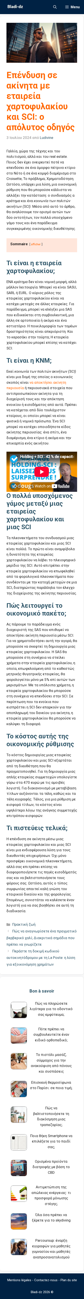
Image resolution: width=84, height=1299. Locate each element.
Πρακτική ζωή (24, 924)
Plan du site (69, 1280)
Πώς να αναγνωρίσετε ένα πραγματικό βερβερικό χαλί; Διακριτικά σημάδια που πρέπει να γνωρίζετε (41, 938)
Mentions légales (19, 1280)
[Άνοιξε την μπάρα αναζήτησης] (55, 7)
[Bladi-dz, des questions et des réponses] (14, 7)
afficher (36, 244)
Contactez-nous (46, 1280)
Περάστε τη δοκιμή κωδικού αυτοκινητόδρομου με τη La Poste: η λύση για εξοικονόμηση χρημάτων (40, 957)
